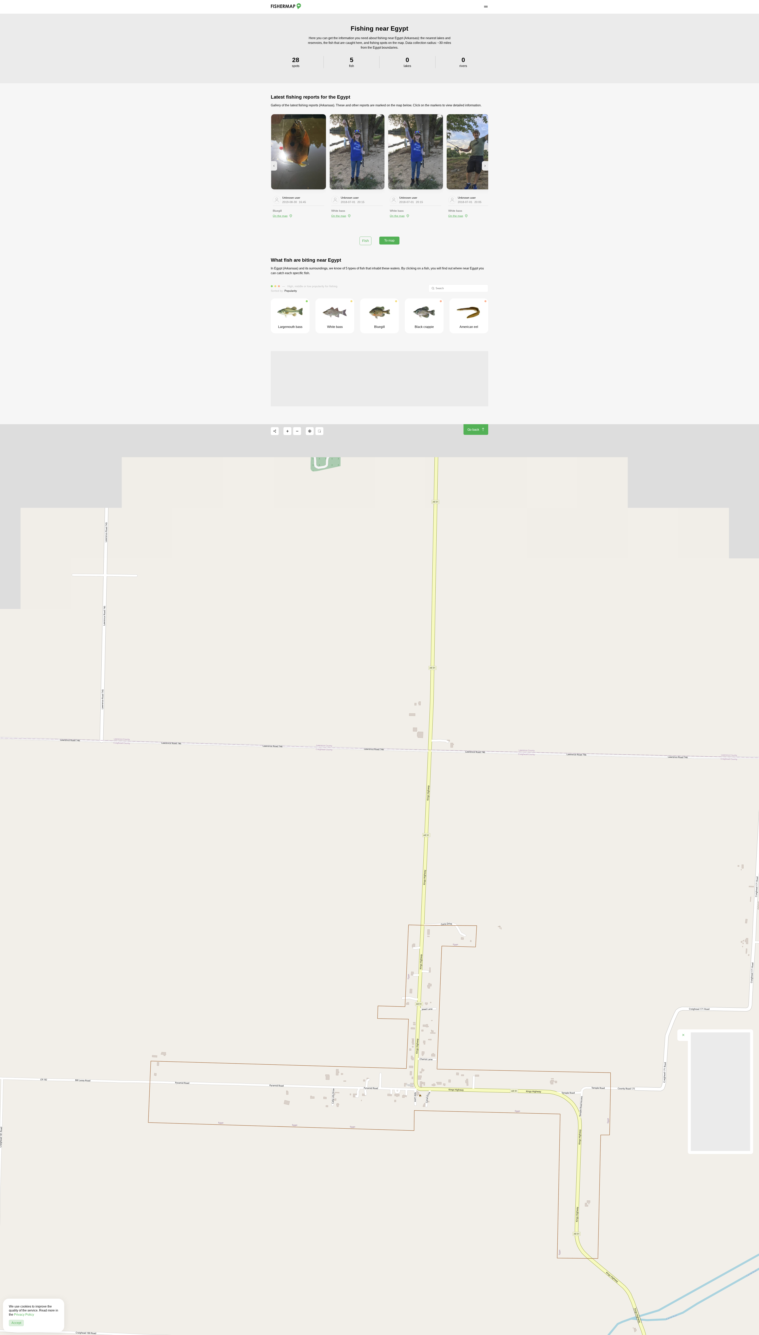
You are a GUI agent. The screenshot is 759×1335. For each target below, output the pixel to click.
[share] (274, 431)
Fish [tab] (365, 241)
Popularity (290, 290)
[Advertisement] (379, 378)
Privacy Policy (24, 1314)
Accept (16, 1323)
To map (389, 240)
